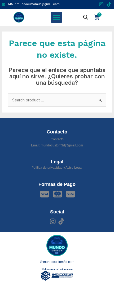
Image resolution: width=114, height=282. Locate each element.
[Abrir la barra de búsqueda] (85, 17)
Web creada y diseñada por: (57, 269)
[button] (56, 17)
